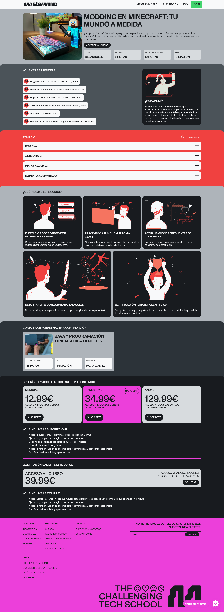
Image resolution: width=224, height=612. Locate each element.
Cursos (49, 529)
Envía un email (84, 534)
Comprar (191, 482)
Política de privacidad (35, 563)
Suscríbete (34, 417)
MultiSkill (28, 543)
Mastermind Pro (147, 4)
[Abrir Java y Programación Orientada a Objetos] (39, 345)
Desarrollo (29, 534)
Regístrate (192, 534)
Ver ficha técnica (191, 137)
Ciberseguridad (32, 538)
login (196, 4)
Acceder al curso (97, 45)
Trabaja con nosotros (58, 538)
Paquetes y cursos (56, 534)
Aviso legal (29, 577)
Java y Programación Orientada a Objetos (79, 338)
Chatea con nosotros (88, 529)
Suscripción (52, 543)
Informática (30, 529)
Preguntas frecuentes (58, 548)
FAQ (185, 4)
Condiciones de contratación (40, 568)
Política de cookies (34, 572)
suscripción (170, 4)
